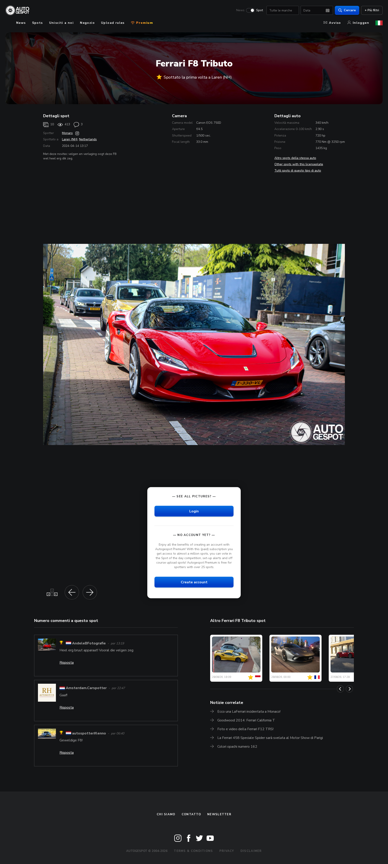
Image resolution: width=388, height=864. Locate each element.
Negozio (87, 23)
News (240, 10)
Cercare (350, 10)
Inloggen (361, 23)
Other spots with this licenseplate (298, 164)
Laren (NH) (69, 139)
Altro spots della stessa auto (295, 158)
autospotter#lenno (89, 733)
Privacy (226, 851)
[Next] (349, 688)
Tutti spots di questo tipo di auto (297, 170)
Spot (259, 10)
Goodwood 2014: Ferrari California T (246, 720)
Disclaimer (251, 851)
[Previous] (340, 688)
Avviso (335, 23)
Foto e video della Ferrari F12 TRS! (245, 729)
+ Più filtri (372, 10)
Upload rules (113, 23)
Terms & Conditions (193, 851)
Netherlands (88, 139)
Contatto (191, 814)
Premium (144, 23)
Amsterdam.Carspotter (86, 687)
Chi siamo (166, 814)
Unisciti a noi (61, 23)
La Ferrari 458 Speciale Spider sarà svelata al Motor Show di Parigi (270, 737)
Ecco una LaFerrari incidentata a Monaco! (248, 711)
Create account (194, 582)
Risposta (67, 662)
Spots (37, 23)
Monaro (67, 133)
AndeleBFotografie (89, 643)
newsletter (219, 814)
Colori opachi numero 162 (237, 746)
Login (194, 511)
